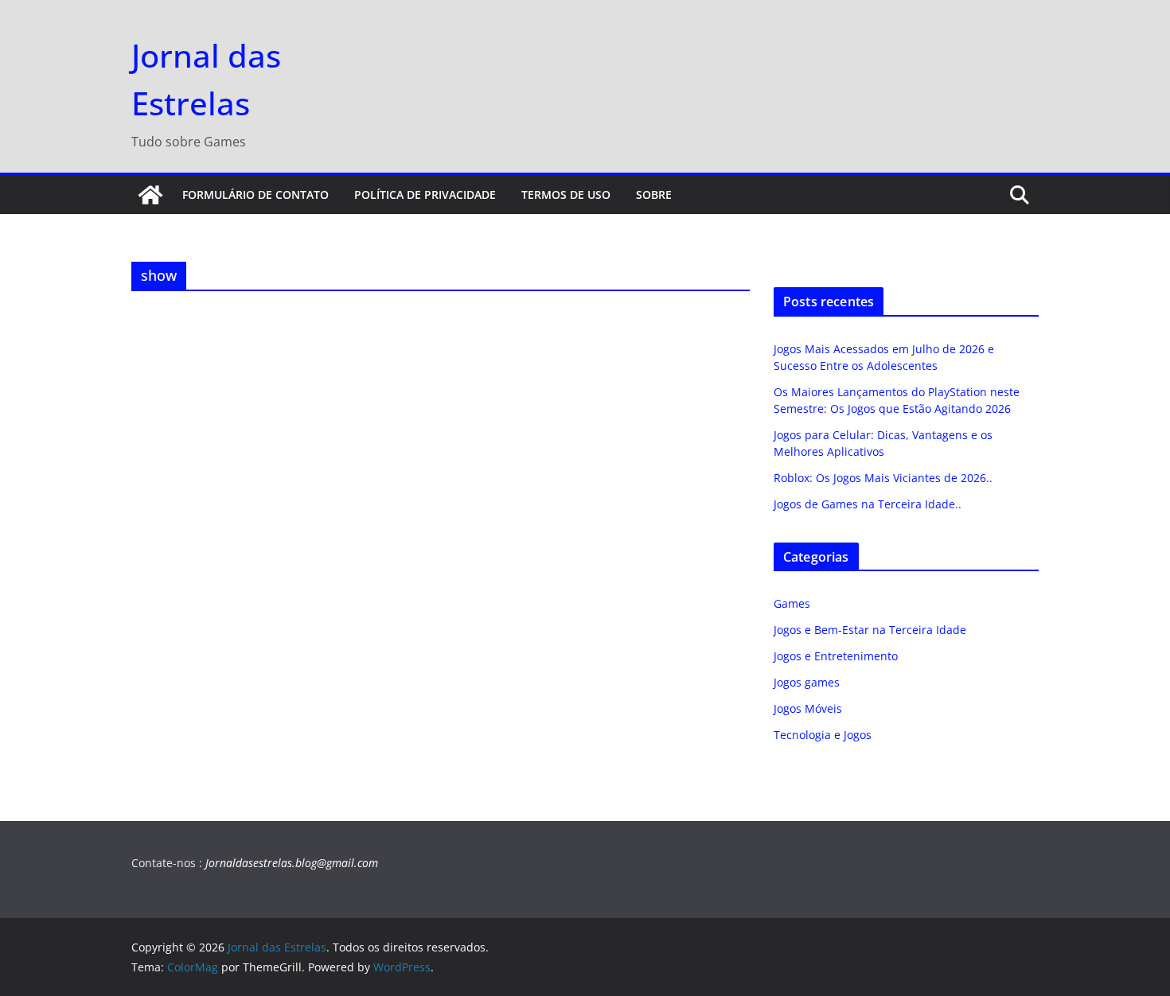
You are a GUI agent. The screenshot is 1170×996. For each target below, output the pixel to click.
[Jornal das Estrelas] (150, 195)
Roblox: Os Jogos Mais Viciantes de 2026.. (883, 477)
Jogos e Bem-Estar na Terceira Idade (870, 629)
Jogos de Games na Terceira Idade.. (867, 504)
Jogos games (807, 682)
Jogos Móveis (808, 708)
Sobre (654, 194)
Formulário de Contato (255, 194)
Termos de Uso (565, 194)
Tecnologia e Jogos (823, 734)
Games (792, 603)
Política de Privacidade (425, 194)
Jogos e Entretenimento (836, 655)
